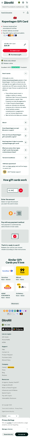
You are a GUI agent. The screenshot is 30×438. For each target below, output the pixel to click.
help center (11, 166)
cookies (9, 423)
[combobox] (13, 6)
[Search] (27, 7)
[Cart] (27, 2)
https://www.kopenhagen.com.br (12, 80)
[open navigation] (2, 2)
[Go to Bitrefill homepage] (9, 2)
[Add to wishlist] (23, 12)
